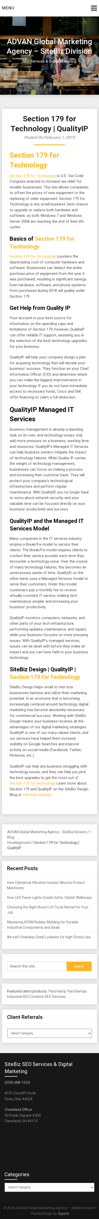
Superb (63, 1213)
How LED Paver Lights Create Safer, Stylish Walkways (49, 898)
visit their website (37, 794)
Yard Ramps (77, 991)
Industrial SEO (18, 997)
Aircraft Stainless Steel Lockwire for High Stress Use (49, 937)
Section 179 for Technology (33, 176)
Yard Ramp (57, 991)
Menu (8, 8)
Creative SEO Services (48, 997)
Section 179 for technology (32, 783)
